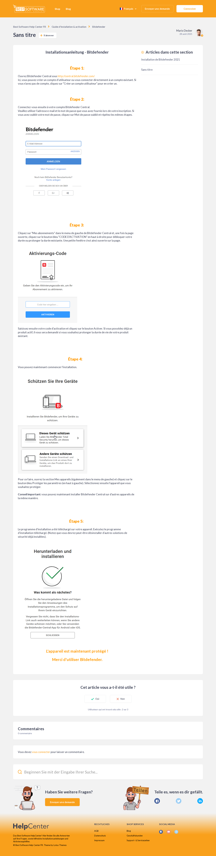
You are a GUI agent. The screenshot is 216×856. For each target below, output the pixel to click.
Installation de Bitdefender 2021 (160, 59)
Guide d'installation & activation (69, 26)
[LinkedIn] (200, 801)
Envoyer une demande (157, 8)
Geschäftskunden (135, 835)
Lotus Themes (60, 845)
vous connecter (41, 752)
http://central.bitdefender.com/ (76, 76)
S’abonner (49, 35)
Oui (97, 698)
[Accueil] (29, 9)
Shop (57, 8)
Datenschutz (100, 835)
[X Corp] (178, 801)
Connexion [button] (190, 8)
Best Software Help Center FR (29, 26)
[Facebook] (157, 801)
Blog (68, 8)
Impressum (99, 840)
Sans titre (147, 69)
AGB (96, 831)
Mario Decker (184, 30)
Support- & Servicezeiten (138, 840)
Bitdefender (98, 26)
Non (122, 698)
